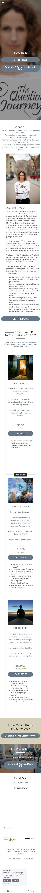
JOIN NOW (20, 557)
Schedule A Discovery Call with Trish (20, 68)
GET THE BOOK (20, 319)
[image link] (20, 367)
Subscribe (20, 434)
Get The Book (20, 60)
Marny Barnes (18, 851)
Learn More (6, 877)
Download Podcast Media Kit (20, 765)
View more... (8, 828)
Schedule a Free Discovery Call (20, 736)
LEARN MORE (20, 674)
